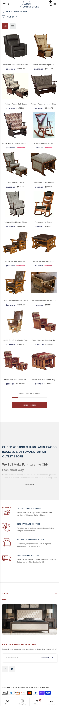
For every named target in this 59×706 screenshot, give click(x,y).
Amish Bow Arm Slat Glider (15, 379)
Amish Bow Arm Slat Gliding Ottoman (43, 379)
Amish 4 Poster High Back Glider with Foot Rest (43, 65)
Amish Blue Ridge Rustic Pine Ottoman (44, 301)
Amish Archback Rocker (44, 143)
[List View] (13, 26)
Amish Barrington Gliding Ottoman (43, 261)
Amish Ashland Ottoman (44, 183)
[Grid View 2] (5, 26)
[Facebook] (5, 669)
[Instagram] (12, 669)
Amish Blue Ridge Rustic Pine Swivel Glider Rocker (15, 340)
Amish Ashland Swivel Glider (15, 222)
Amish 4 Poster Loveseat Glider (44, 104)
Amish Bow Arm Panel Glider (43, 340)
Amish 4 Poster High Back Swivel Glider (15, 104)
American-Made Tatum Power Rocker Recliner (15, 65)
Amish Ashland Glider (15, 183)
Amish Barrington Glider (15, 261)
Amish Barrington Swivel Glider (15, 301)
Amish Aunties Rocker (44, 222)
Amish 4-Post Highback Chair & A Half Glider (15, 143)
